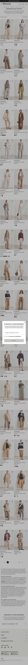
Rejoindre (14, 340)
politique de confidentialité (15, 336)
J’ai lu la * (13, 336)
